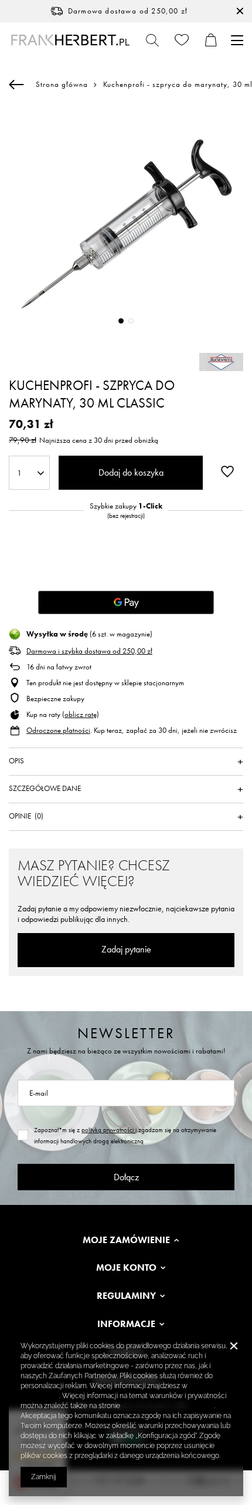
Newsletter (126, 1033)
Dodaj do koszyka (131, 472)
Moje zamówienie (126, 1240)
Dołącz (126, 1177)
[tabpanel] (126, 223)
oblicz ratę (80, 714)
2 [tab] (131, 321)
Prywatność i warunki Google (168, 1406)
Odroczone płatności (58, 730)
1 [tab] (121, 321)
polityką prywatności (108, 1130)
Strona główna (62, 84)
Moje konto (126, 1268)
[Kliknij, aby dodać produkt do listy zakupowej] (227, 471)
